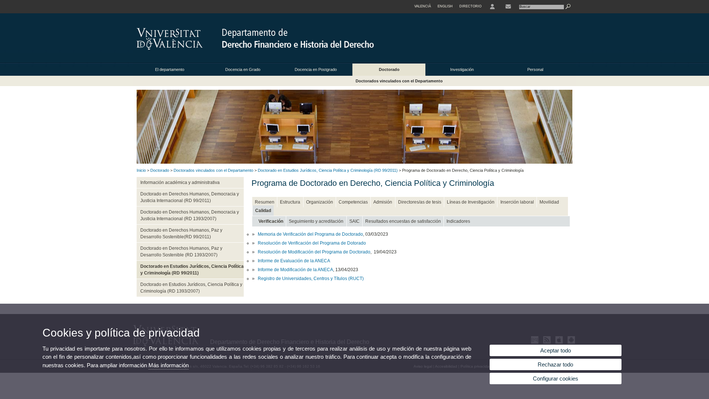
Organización (319, 202)
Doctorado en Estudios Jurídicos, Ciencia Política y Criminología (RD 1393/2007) (191, 288)
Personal (535, 69)
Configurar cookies (555, 378)
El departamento (169, 69)
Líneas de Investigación (470, 202)
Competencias (353, 202)
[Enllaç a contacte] (508, 6)
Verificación (270, 221)
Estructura (290, 202)
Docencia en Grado (242, 69)
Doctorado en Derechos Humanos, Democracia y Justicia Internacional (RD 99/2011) (189, 197)
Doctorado (389, 69)
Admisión (382, 202)
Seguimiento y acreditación (316, 221)
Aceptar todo (555, 350)
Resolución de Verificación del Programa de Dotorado (312, 243)
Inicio (141, 170)
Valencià (422, 6)
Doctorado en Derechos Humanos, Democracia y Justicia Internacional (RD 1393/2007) (189, 215)
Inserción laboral (517, 202)
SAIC (354, 221)
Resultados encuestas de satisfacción (403, 221)
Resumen (264, 202)
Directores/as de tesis (419, 202)
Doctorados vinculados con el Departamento (399, 81)
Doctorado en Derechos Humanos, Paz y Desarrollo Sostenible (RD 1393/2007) (181, 252)
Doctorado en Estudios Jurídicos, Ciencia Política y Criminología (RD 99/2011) (328, 170)
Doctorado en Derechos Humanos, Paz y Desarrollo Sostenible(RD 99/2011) (181, 233)
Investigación (462, 69)
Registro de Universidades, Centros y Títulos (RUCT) (311, 278)
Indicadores (458, 221)
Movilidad (549, 202)
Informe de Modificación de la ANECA (295, 269)
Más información (168, 365)
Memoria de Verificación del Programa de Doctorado (310, 234)
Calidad (263, 210)
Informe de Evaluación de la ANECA (294, 260)
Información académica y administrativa (180, 182)
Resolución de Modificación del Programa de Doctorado (314, 252)
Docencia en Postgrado (316, 69)
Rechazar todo (555, 364)
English (445, 6)
